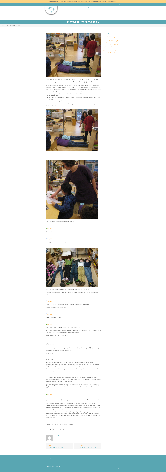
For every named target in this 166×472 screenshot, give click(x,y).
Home (2, 25)
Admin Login (50, 459)
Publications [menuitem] (109, 7)
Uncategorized (64, 424)
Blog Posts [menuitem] (88, 7)
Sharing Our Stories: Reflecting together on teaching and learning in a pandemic (111, 46)
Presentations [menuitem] (81, 7)
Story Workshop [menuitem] (116, 7)
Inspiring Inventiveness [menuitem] (97, 7)
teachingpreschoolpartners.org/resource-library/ (103, 1)
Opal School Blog (7, 25)
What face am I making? (109, 50)
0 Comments (70, 424)
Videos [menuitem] (75, 7)
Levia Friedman (50, 424)
